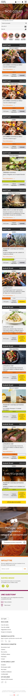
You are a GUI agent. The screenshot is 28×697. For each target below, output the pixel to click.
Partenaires (3, 656)
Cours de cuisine (5, 625)
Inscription (3, 664)
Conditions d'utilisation (6, 671)
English (4, 618)
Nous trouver (7, 605)
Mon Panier (3, 669)
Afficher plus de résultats (14, 502)
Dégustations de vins (6, 629)
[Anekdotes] (17, 695)
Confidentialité (4, 674)
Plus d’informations (8, 69)
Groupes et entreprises (6, 632)
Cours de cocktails (5, 627)
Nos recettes (4, 652)
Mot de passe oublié (6, 667)
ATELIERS (3, 2)
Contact (3, 659)
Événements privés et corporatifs (13, 542)
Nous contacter (8, 602)
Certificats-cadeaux (5, 654)
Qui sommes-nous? (5, 647)
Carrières (3, 649)
